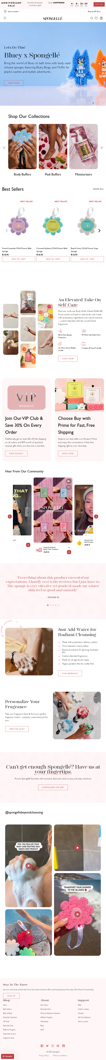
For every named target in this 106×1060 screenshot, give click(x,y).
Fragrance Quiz (8, 1038)
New (5, 1005)
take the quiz (17, 729)
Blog (42, 1026)
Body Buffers (22, 174)
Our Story (44, 1005)
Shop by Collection (10, 1017)
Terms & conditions (60, 1055)
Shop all (98, 189)
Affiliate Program (46, 1017)
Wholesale (44, 1021)
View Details (16, 453)
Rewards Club (8, 1026)
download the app (53, 787)
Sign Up (11, 996)
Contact (81, 1013)
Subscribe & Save (9, 1034)
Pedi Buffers (53, 174)
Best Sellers (7, 1009)
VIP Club (6, 1021)
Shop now (68, 453)
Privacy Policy (44, 1055)
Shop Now (99, 4)
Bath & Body (7, 1013)
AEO (42, 1030)
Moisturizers (83, 174)
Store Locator (83, 1021)
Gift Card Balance (84, 1017)
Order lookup (83, 1009)
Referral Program (9, 1030)
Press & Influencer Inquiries (50, 1013)
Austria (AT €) (93, 11)
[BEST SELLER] (18, 222)
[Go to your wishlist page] (97, 18)
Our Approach (70, 673)
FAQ (79, 1005)
